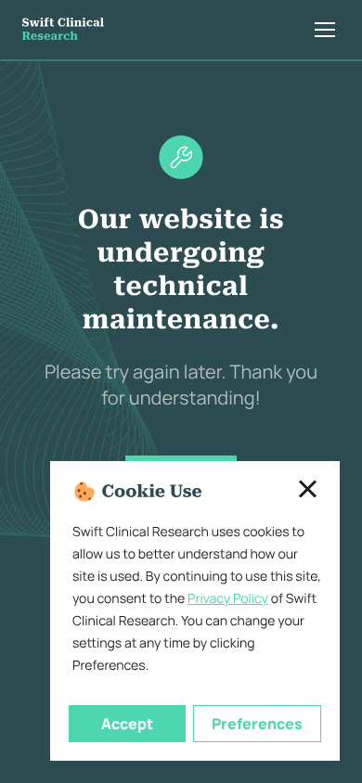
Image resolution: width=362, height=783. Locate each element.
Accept (127, 723)
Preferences (257, 723)
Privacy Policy (227, 599)
